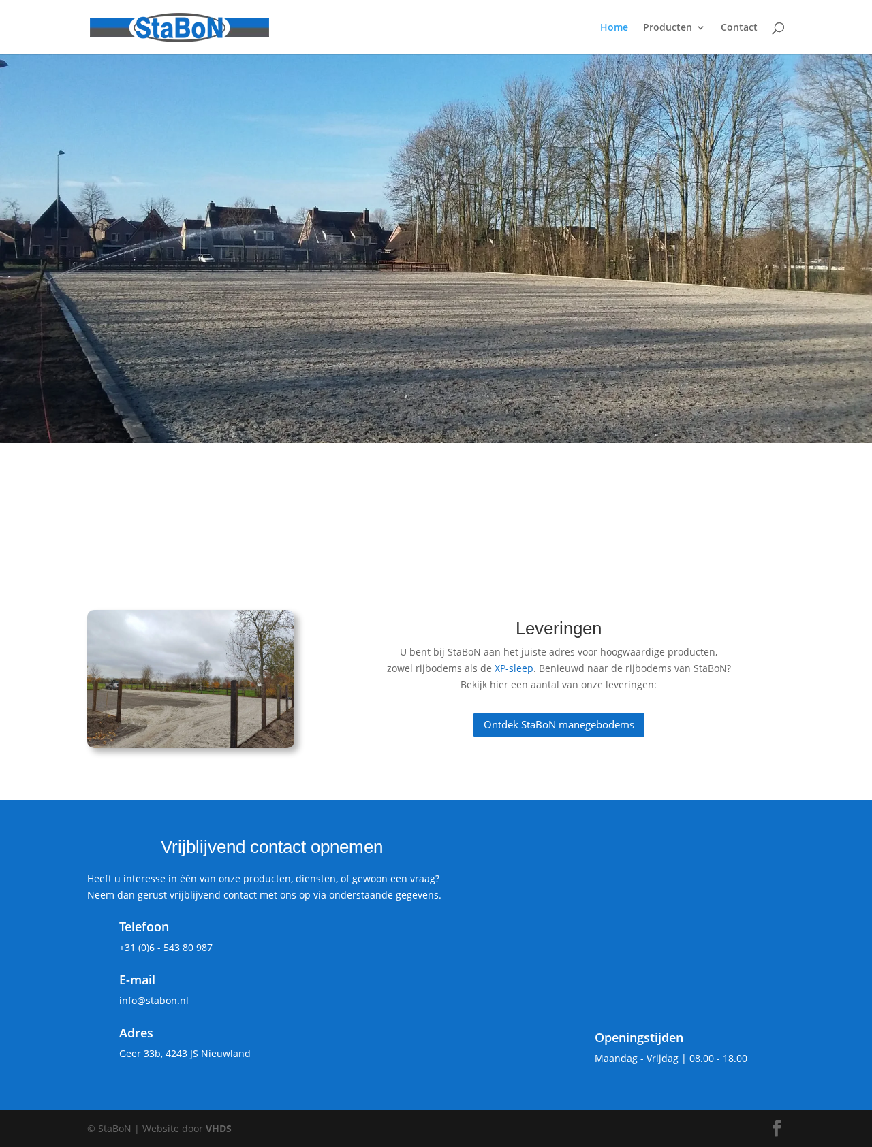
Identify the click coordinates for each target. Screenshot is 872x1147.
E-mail (137, 979)
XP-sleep (514, 668)
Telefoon (144, 926)
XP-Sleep (679, 468)
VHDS (219, 1128)
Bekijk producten (156, 320)
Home (614, 27)
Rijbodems (239, 468)
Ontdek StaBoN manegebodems (559, 724)
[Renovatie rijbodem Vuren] (190, 679)
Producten (667, 27)
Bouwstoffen (468, 468)
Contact (739, 27)
